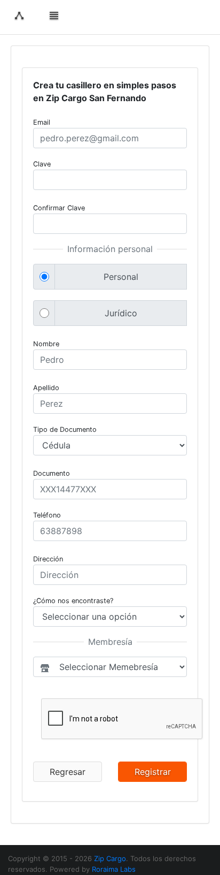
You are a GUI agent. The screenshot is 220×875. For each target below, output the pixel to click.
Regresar (67, 771)
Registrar (153, 771)
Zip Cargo (110, 858)
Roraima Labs (114, 869)
